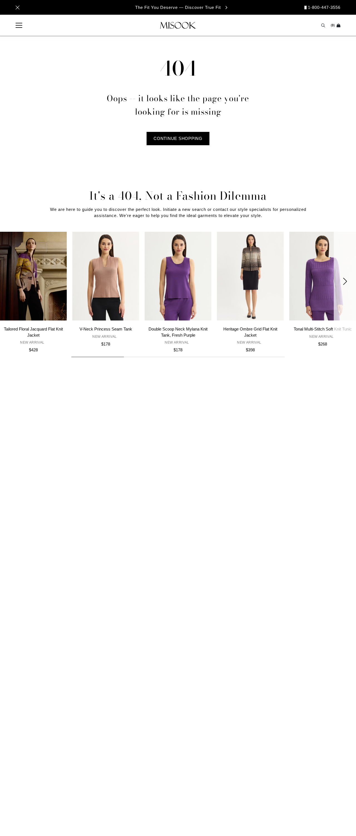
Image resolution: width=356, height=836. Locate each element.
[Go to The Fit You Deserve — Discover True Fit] (178, 7)
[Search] (323, 25)
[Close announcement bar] (17, 7)
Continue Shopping (178, 138)
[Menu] (16, 25)
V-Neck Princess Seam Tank (106, 329)
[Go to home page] (178, 25)
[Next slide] (345, 281)
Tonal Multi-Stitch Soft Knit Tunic (323, 329)
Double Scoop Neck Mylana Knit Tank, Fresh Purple (178, 332)
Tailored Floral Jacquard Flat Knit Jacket (33, 332)
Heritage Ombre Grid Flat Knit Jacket (250, 332)
